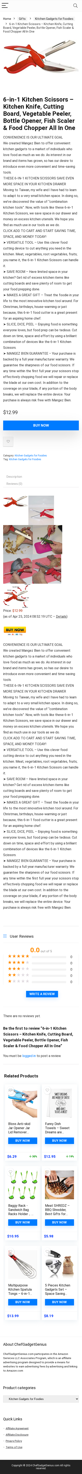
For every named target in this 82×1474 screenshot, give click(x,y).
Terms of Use (14, 1447)
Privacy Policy (14, 1441)
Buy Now (41, 425)
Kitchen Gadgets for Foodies (54, 18)
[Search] (75, 5)
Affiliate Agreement (17, 1428)
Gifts (22, 18)
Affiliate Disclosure (17, 1434)
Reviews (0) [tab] (14, 483)
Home (7, 18)
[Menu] (5, 5)
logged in (29, 1056)
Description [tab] (14, 476)
